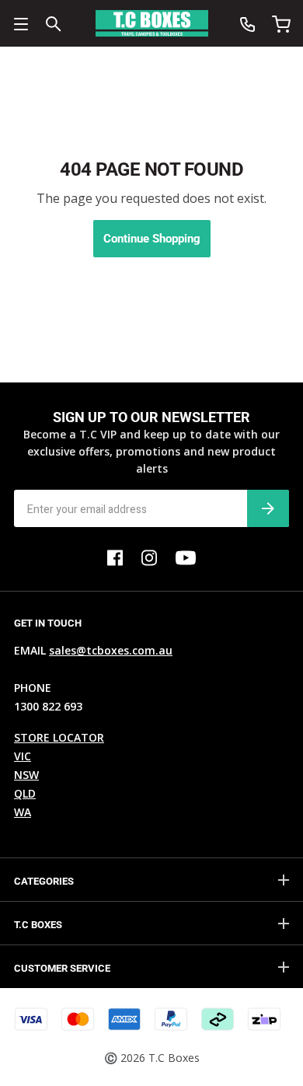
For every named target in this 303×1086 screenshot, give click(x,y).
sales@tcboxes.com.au (110, 650)
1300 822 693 (48, 706)
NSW (26, 774)
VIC (22, 756)
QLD (25, 793)
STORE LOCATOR (59, 737)
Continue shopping (151, 239)
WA (22, 812)
